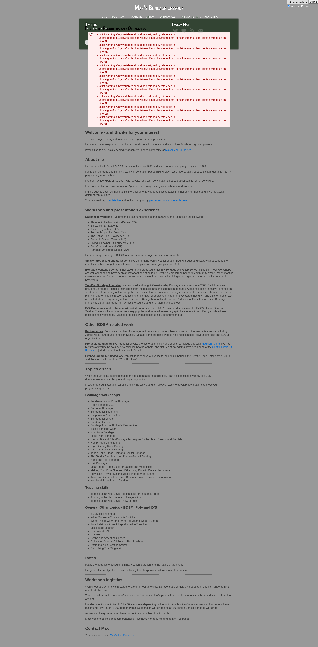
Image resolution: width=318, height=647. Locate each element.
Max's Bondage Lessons (159, 7)
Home (103, 16)
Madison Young (211, 343)
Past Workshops (190, 16)
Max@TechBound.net (178, 150)
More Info (211, 16)
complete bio (113, 200)
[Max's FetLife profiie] (185, 33)
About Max (117, 16)
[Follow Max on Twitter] (176, 33)
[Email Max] (201, 33)
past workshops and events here (168, 200)
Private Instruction (141, 16)
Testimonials (166, 16)
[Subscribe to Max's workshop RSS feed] (193, 33)
